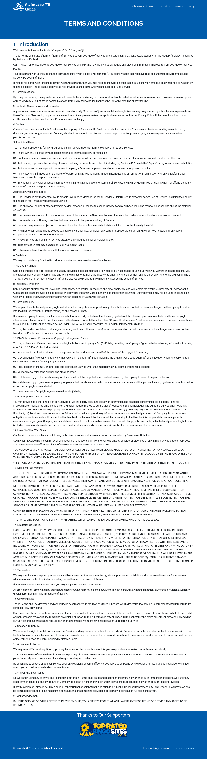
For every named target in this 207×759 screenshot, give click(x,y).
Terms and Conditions (182, 748)
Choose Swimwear (144, 6)
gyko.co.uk (37, 748)
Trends (179, 6)
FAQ (191, 6)
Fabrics (165, 6)
